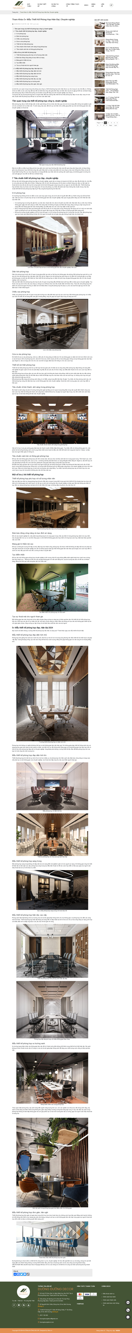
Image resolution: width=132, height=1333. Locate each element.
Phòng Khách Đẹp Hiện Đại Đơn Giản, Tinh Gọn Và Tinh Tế (113, 74)
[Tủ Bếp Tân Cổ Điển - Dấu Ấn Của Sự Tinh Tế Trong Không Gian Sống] (100, 116)
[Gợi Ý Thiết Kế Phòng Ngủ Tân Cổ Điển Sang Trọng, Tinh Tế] (100, 50)
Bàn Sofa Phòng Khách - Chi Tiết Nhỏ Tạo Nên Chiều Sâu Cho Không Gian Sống (113, 24)
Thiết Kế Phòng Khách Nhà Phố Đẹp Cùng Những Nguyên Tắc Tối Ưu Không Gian (113, 57)
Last (115, 125)
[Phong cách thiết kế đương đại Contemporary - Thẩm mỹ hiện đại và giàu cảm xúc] (100, 33)
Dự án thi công (54, 5)
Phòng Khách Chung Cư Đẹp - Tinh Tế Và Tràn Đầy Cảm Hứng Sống (112, 41)
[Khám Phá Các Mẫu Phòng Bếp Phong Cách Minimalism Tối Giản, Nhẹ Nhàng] (100, 83)
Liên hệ (102, 5)
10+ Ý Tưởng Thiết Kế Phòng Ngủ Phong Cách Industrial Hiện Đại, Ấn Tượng (112, 99)
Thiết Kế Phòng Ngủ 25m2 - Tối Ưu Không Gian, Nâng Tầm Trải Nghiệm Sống (112, 90)
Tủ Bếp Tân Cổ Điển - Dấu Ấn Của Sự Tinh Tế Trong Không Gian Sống (113, 115)
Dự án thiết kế (42, 5)
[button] (115, 5)
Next (110, 125)
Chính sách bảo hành (109, 1297)
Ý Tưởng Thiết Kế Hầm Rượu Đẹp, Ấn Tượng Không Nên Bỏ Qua (113, 107)
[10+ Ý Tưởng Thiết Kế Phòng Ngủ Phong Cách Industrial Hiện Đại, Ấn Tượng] (100, 100)
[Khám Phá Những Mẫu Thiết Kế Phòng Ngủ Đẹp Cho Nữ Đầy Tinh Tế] (100, 66)
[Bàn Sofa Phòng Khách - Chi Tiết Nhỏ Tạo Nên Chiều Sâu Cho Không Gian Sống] (100, 25)
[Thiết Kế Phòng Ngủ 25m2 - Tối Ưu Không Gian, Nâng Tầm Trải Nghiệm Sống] (100, 91)
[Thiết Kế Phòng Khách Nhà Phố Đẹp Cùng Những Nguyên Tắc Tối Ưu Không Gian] (100, 58)
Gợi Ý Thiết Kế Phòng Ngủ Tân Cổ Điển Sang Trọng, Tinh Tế (112, 49)
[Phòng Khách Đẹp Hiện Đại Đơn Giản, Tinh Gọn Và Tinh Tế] (100, 75)
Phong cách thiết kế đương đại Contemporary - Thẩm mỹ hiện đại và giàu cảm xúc (113, 32)
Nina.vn (50, 1330)
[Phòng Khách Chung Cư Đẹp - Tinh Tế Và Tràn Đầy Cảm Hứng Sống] (100, 42)
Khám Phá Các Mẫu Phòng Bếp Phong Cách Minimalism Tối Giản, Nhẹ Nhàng (112, 82)
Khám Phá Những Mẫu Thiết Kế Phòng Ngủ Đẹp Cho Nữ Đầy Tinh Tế (112, 65)
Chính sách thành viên (109, 1300)
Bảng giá (93, 5)
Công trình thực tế (72, 5)
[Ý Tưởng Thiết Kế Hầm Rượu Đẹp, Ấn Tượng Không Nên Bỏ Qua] (100, 108)
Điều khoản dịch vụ (108, 1293)
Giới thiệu (29, 5)
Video (86, 5)
